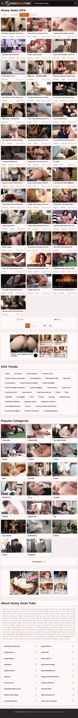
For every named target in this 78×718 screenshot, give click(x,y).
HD (35, 122)
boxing (51, 397)
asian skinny (52, 387)
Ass (30, 36)
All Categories (37, 561)
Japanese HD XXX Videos (50, 676)
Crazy (56, 100)
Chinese (31, 293)
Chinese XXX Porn (47, 683)
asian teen (66, 387)
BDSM (36, 143)
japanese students (48, 401)
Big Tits (31, 58)
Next (56, 319)
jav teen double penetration (46, 406)
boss (32, 397)
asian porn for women (49, 701)
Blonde (64, 207)
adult (8, 373)
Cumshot (31, 100)
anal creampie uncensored (15, 378)
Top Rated (14, 15)
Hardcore (63, 100)
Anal (63, 122)
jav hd (28, 406)
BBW (63, 79)
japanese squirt (30, 401)
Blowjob (36, 207)
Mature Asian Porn (48, 695)
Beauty (5, 36)
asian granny (10, 383)
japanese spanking (12, 401)
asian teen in (27, 392)
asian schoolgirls (36, 387)
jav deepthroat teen (13, 406)
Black (35, 36)
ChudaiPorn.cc (9, 652)
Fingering (5, 186)
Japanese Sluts (9, 670)
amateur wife (48, 373)
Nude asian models (48, 664)
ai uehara (18, 373)
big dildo (9, 397)
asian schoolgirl (48, 383)
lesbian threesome (32, 411)
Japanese (12, 58)
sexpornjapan (9, 658)
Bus (55, 293)
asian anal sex (46, 658)
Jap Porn (7, 676)
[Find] (75, 3)
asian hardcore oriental (29, 383)
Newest (4, 15)
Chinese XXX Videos (11, 695)
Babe (30, 271)
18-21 (4, 293)
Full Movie (34, 15)
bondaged (21, 397)
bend (58, 392)
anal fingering (36, 378)
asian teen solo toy (44, 392)
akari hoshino (32, 373)
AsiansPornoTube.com (12, 646)
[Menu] (2, 3)
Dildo (64, 58)
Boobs (12, 36)
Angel (12, 229)
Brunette (56, 58)
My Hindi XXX (46, 689)
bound (41, 397)
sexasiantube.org (10, 701)
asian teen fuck (11, 392)
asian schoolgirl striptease (15, 387)
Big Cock (36, 229)
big (67, 392)
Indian (37, 58)
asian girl (67, 378)
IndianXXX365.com (48, 670)
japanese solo (65, 397)
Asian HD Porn (46, 646)
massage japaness (51, 411)
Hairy (12, 186)
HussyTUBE (20, 3)
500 (50, 325)
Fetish (4, 58)
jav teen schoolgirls (13, 411)
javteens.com (9, 683)
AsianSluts (8, 664)
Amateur (5, 79)
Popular (24, 15)
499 (44, 325)
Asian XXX (45, 652)
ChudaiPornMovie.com (12, 689)
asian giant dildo (52, 378)
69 (55, 36)
